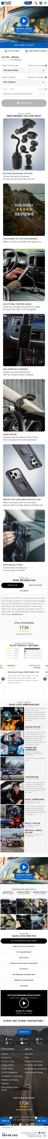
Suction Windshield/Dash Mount (24, 941)
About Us (29, 1054)
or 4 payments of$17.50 (29, 1133)
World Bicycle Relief (34, 1065)
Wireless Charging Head (24, 980)
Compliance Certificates (11, 1076)
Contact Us (6, 1058)
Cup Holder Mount (23, 952)
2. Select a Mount (8, 77)
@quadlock (8, 892)
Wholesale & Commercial (36, 1069)
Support (4, 1054)
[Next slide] (45, 679)
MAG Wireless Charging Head (23, 974)
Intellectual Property (34, 1061)
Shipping (5, 1084)
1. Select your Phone (9, 65)
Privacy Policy (7, 1065)
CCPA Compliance (9, 1072)
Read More (17, 614)
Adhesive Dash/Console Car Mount (24, 963)
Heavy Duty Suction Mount (24, 946)
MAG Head (24, 986)
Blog (27, 1058)
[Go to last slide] (3, 679)
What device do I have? (36, 65)
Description (12, 585)
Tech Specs (24, 591)
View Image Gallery (24, 45)
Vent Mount (24, 957)
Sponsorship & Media (34, 1072)
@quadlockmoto (24, 892)
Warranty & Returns (10, 1080)
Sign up (5, 1121)
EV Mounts (24, 969)
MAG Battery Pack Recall (9, 1089)
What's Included (35, 585)
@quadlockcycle (40, 892)
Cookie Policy (7, 1069)
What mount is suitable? (36, 77)
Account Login (7, 1061)
